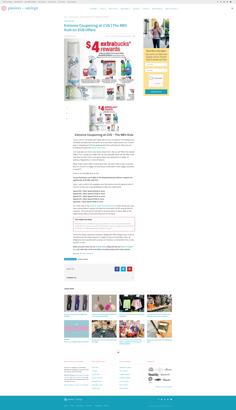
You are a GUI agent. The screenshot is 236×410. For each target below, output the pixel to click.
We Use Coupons (86, 253)
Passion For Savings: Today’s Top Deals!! (76, 342)
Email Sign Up (80, 406)
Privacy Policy (98, 406)
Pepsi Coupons (123, 385)
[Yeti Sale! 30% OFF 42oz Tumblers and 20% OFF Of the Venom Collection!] (159, 303)
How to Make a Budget (30, 1)
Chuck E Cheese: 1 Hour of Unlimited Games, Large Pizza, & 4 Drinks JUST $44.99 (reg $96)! (130, 342)
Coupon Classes (52, 1)
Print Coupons (61, 1)
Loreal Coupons (124, 381)
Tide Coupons (123, 371)
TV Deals (94, 371)
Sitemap (106, 406)
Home (65, 17)
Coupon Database (71, 1)
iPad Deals (95, 367)
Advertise (85, 385)
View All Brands (124, 388)
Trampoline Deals (97, 385)
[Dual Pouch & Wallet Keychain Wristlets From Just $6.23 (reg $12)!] (104, 303)
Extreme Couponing (74, 17)
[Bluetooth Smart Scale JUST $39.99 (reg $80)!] (159, 329)
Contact (72, 406)
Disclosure (89, 406)
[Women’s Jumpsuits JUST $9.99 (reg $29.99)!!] (76, 303)
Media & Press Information (164, 387)
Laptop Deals (96, 374)
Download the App (7, 1)
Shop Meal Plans (18, 1)
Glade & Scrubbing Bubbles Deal (103, 206)
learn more (128, 36)
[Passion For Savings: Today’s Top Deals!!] (76, 329)
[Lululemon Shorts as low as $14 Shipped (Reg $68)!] (131, 303)
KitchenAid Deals (97, 381)
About (65, 406)
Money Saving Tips (78, 377)
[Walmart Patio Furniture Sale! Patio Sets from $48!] (104, 329)
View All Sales (96, 388)
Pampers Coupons (124, 378)
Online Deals (79, 375)
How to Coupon (42, 1)
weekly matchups (98, 148)
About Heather (68, 385)
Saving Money (101, 247)
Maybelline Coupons (125, 367)
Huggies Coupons (124, 374)
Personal (66, 339)
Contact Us (77, 385)
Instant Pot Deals (97, 378)
